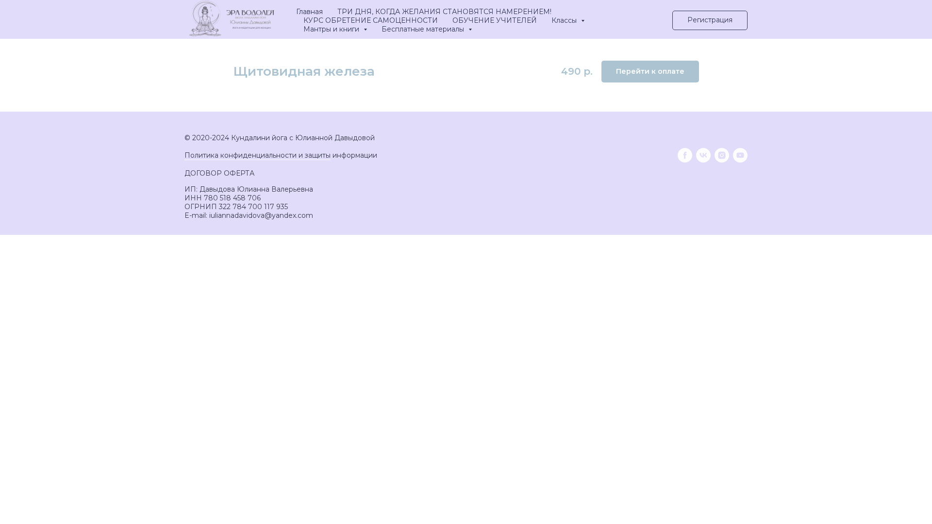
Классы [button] (565, 20)
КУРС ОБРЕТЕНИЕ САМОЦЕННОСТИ (370, 20)
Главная (309, 11)
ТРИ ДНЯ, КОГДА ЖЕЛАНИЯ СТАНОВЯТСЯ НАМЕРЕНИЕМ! (444, 11)
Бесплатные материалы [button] (424, 29)
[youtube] (740, 155)
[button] (710, 20)
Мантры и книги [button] (332, 29)
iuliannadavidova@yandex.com (261, 215)
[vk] (703, 155)
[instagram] (722, 155)
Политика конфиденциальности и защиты (257, 155)
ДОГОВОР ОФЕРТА (219, 173)
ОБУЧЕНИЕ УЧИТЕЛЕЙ (494, 20)
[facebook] (685, 155)
